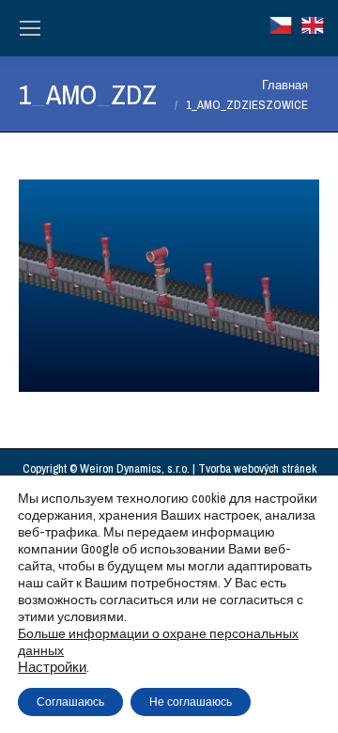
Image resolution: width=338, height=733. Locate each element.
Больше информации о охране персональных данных (158, 642)
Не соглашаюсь (190, 702)
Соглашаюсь (70, 702)
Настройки (52, 667)
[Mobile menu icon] (30, 28)
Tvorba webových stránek (257, 468)
